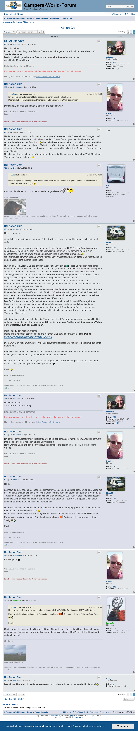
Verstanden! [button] (122, 726)
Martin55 (109, 242)
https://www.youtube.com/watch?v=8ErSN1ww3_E (28, 337)
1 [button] (131, 32)
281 (114, 119)
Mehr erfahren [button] (98, 726)
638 (114, 62)
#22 (5, 435)
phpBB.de (80, 718)
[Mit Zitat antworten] (99, 41)
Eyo (107, 185)
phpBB (72, 716)
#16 (5, 44)
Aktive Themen (29, 22)
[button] (128, 32)
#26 (5, 680)
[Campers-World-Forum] (13, 5)
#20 (5, 229)
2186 (115, 628)
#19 (5, 168)
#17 (5, 87)
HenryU (109, 679)
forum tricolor (55, 716)
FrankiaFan (110, 623)
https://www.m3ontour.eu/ (48, 76)
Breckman (110, 113)
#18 (5, 132)
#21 (5, 398)
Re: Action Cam (14, 40)
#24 (5, 555)
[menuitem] (20, 14)
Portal (29, 18)
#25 (5, 600)
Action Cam (69, 28)
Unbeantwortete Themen (12, 22)
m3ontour (110, 57)
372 (114, 191)
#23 (5, 480)
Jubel (13, 175)
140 (114, 248)
